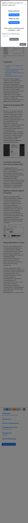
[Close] (26, 4)
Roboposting (14, 15)
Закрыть (23, 44)
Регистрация (15, 22)
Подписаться (14, 39)
